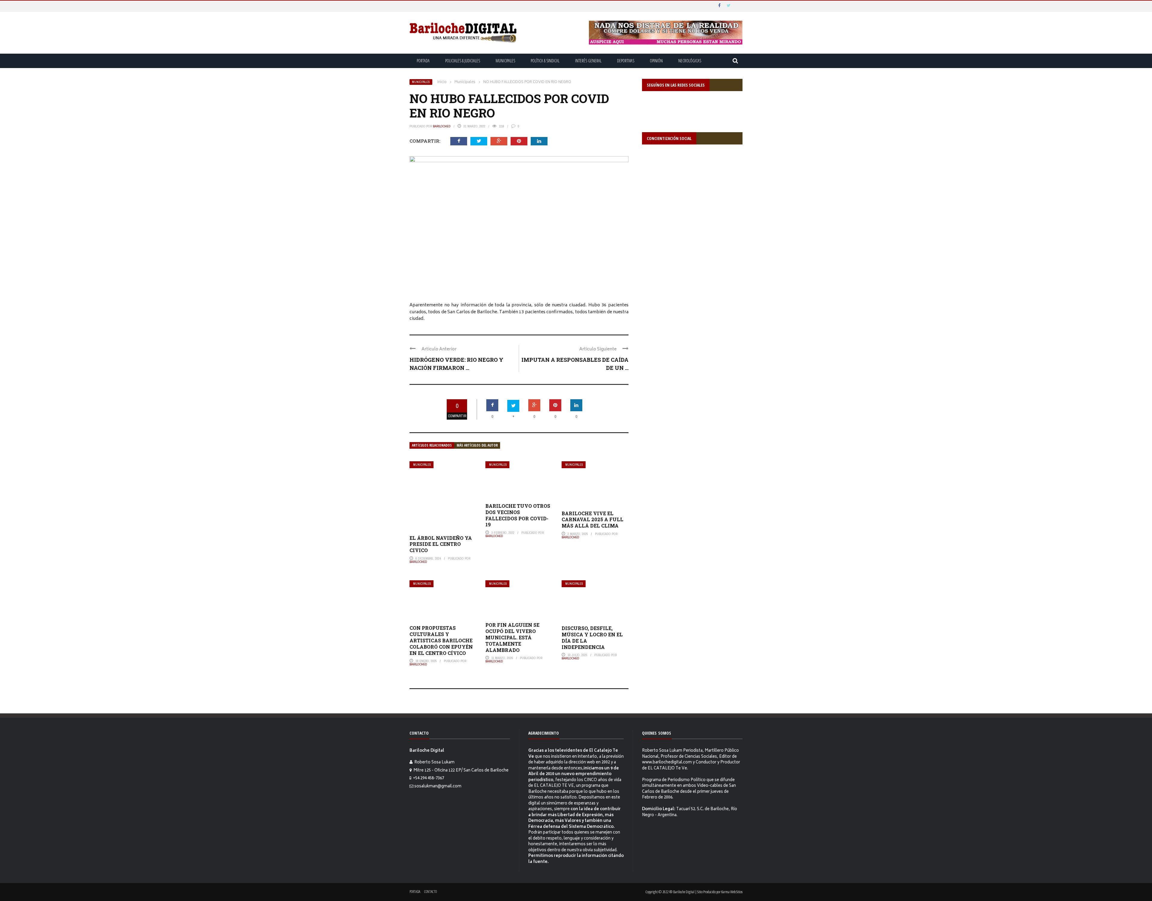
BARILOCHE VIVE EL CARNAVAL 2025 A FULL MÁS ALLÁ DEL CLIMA (592, 519)
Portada (423, 61)
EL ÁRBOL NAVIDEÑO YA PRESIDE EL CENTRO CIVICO (441, 544)
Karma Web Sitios (731, 891)
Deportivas (625, 61)
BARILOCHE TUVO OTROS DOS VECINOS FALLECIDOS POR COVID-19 (517, 515)
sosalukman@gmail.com (437, 786)
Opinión (656, 61)
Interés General (588, 61)
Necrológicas (689, 61)
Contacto (430, 891)
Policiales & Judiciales (462, 61)
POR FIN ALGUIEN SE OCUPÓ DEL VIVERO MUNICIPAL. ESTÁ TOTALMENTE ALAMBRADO (512, 637)
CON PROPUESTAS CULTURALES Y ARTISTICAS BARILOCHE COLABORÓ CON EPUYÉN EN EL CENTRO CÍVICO (441, 640)
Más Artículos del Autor (477, 445)
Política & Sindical (545, 61)
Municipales (505, 61)
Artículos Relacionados (432, 445)
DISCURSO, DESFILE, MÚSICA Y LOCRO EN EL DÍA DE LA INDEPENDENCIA (592, 637)
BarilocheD (442, 126)
